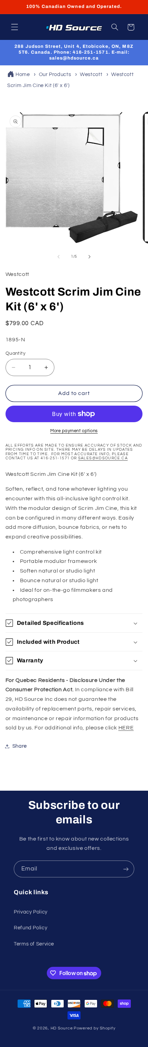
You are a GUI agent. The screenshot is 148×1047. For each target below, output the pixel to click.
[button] (14, 27)
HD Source (62, 1028)
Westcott (91, 74)
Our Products (55, 74)
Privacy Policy (30, 912)
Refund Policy (30, 927)
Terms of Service (34, 944)
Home (22, 74)
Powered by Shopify (94, 1028)
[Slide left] (58, 256)
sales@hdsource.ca (103, 458)
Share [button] (19, 746)
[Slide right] (89, 256)
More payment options (74, 431)
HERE (126, 727)
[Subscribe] (126, 869)
